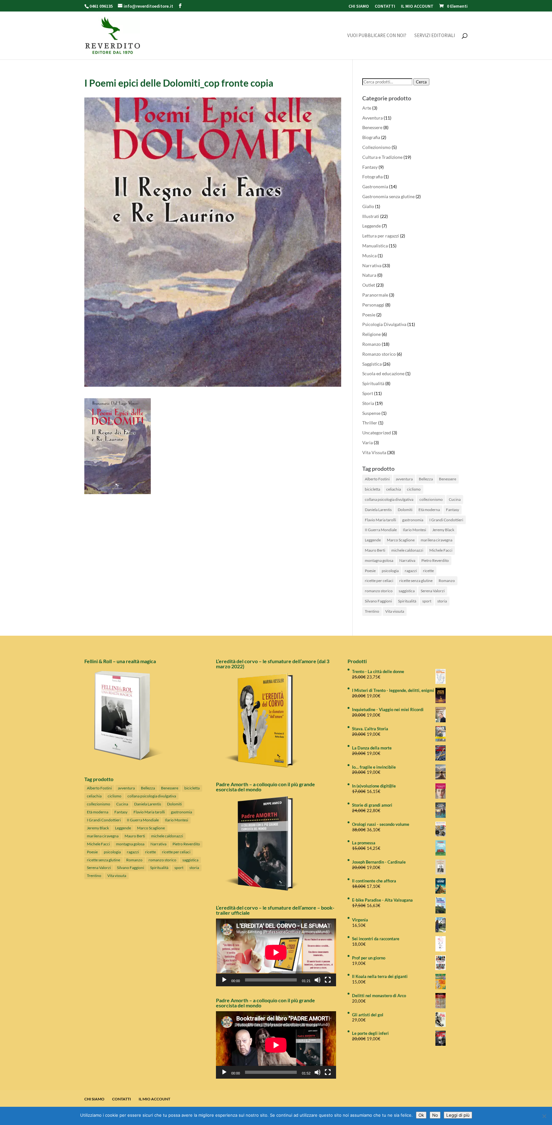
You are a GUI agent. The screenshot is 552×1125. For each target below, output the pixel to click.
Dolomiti (405, 509)
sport (426, 601)
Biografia (371, 137)
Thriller (369, 422)
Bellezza (426, 479)
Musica (369, 255)
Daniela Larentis (378, 509)
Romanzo (371, 344)
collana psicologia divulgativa (389, 499)
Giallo (368, 206)
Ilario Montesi (414, 529)
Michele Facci (440, 550)
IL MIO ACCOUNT (417, 6)
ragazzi (411, 570)
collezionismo (431, 499)
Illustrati (370, 216)
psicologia (390, 570)
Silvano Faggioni (378, 601)
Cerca (421, 81)
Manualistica (375, 245)
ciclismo (414, 489)
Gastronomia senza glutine (388, 196)
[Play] (224, 980)
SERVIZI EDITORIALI (434, 35)
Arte (366, 108)
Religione (371, 334)
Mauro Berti (375, 550)
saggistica (407, 590)
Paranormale (375, 295)
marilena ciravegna (436, 540)
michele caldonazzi (407, 550)
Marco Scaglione (401, 540)
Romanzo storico (379, 354)
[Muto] (317, 980)
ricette (428, 570)
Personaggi (373, 304)
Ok (421, 1115)
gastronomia (412, 519)
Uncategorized (376, 432)
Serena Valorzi (433, 590)
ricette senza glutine (416, 580)
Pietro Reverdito (435, 560)
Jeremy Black (443, 529)
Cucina (455, 499)
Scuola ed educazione (383, 373)
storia (442, 601)
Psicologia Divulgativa (384, 324)
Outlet (368, 285)
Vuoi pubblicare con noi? (376, 35)
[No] (544, 1116)
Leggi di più (458, 1115)
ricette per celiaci (379, 580)
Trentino (372, 611)
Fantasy (370, 167)
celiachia (393, 489)
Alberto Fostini (377, 479)
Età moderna (429, 509)
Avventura (372, 117)
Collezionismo (376, 147)
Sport (367, 393)
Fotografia (372, 176)
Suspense (371, 413)
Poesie (368, 314)
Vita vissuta (394, 611)
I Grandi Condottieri (446, 519)
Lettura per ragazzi (380, 235)
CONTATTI (385, 6)
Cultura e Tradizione (382, 157)
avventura (404, 479)
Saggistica (372, 364)
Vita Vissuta (374, 452)
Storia (368, 403)
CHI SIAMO (359, 6)
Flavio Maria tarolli (380, 519)
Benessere (372, 127)
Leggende (371, 226)
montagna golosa (379, 560)
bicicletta (372, 489)
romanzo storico (379, 590)
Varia (367, 442)
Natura (369, 275)
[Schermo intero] (328, 980)
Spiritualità (373, 383)
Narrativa (371, 265)
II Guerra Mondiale (381, 529)
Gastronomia (375, 186)
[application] (276, 952)
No (435, 1115)
